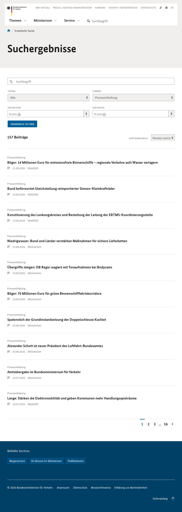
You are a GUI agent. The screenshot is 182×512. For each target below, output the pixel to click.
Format (103, 91)
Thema (17, 91)
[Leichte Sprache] (166, 7)
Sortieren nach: (138, 138)
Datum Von (14, 107)
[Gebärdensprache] (160, 7)
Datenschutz (80, 487)
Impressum (63, 487)
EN (172, 7)
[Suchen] (88, 21)
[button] (86, 113)
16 (166, 424)
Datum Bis (99, 107)
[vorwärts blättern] (172, 423)
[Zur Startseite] (8, 30)
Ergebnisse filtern (22, 124)
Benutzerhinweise (101, 487)
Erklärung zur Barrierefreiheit (130, 487)
